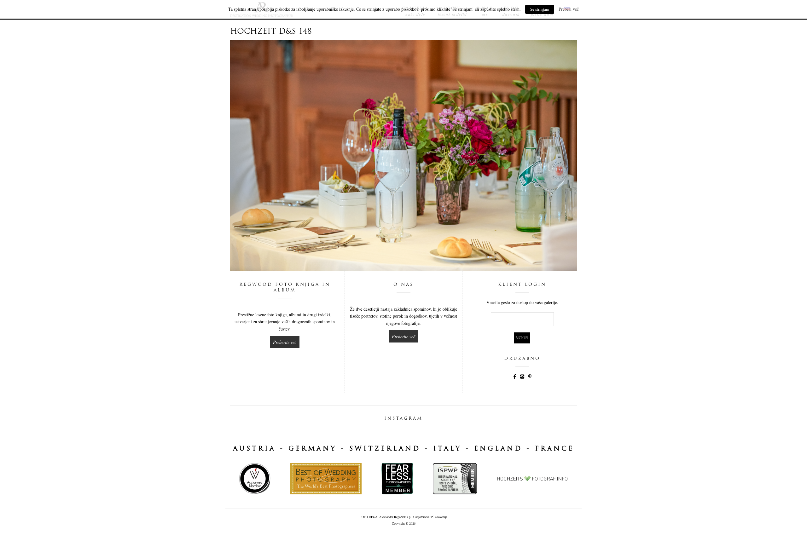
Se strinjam (539, 9)
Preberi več (569, 9)
